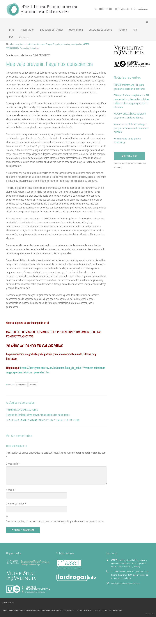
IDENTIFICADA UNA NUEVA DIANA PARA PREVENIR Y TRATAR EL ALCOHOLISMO (43, 420)
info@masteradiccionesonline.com (133, 9)
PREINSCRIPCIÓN (12, 48)
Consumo (41, 44)
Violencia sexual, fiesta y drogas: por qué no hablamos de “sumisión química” (131, 128)
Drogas (49, 44)
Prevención (24, 48)
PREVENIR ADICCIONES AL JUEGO (22, 409)
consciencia (21, 384)
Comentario (13, 463)
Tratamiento (34, 48)
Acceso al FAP (129, 156)
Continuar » (150, 614)
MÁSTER (86, 44)
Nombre (11, 489)
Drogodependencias (61, 44)
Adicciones (14, 44)
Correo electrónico (16, 503)
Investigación (76, 44)
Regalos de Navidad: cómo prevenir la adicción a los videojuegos (38, 414)
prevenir (33, 384)
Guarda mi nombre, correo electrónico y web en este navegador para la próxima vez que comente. (55, 521)
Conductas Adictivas (28, 44)
